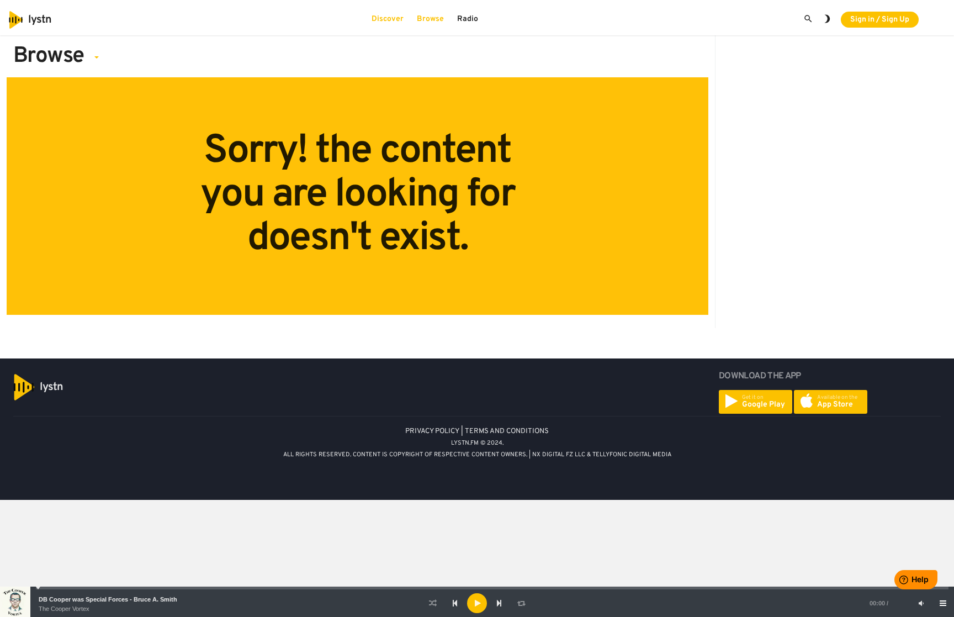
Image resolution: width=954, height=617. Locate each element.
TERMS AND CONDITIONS (507, 431)
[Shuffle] (433, 603)
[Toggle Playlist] (943, 603)
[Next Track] (499, 603)
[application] (477, 603)
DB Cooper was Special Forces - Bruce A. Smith (108, 599)
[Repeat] (521, 603)
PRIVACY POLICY (432, 431)
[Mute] (921, 603)
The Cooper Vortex (64, 608)
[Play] (477, 603)
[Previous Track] (455, 603)
